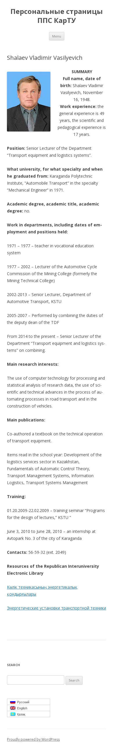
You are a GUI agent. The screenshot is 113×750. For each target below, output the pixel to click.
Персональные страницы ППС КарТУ (56, 16)
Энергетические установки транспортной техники (56, 608)
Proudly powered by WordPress (33, 739)
